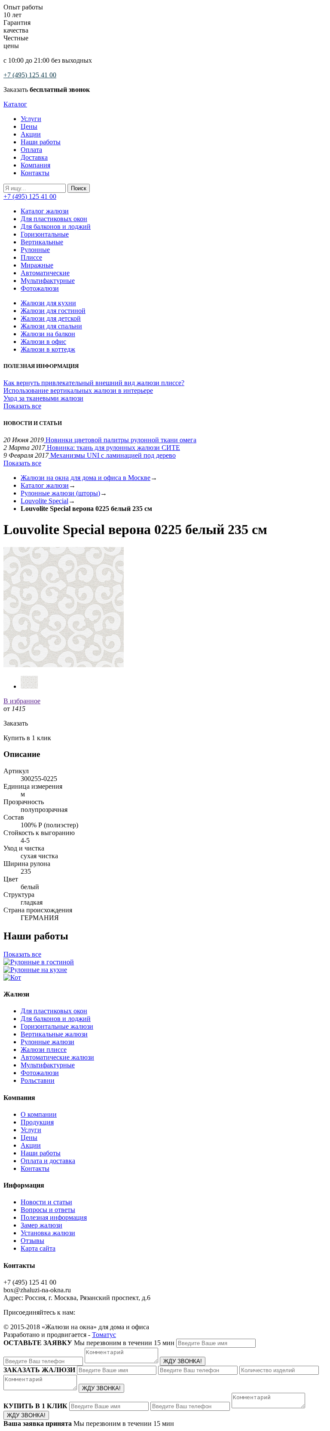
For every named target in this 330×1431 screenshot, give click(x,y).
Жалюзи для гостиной (53, 310)
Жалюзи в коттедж (48, 349)
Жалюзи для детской (51, 318)
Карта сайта (38, 1248)
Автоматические (45, 272)
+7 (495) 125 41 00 (29, 75)
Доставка (34, 157)
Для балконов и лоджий (56, 226)
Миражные (37, 265)
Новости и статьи (46, 1202)
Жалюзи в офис (43, 341)
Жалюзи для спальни (51, 326)
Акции (31, 134)
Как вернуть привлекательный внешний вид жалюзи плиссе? (93, 382)
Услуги (31, 118)
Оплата (31, 149)
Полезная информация (54, 1217)
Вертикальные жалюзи (54, 1034)
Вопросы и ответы (48, 1209)
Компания (35, 165)
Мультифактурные (48, 280)
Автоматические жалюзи (57, 1057)
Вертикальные (42, 242)
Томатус (104, 1334)
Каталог (15, 104)
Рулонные (35, 249)
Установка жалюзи (48, 1233)
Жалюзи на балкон (48, 333)
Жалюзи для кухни (48, 303)
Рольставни (38, 1080)
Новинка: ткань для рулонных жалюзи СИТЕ (112, 447)
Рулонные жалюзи (47, 1041)
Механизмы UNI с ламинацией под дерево (112, 455)
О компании (39, 1114)
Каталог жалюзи (45, 211)
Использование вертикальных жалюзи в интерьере (78, 390)
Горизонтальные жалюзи (57, 1026)
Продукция (37, 1122)
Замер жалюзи (41, 1225)
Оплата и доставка (48, 1160)
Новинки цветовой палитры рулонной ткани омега (120, 440)
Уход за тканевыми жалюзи (43, 398)
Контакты (35, 172)
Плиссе (31, 257)
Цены (29, 126)
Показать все (22, 406)
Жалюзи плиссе (44, 1049)
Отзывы (32, 1240)
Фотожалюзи (40, 288)
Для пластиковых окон (54, 218)
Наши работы (41, 142)
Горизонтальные (45, 234)
